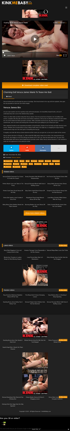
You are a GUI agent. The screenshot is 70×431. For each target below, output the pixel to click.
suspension (17, 166)
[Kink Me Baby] (35, 3)
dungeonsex (8, 163)
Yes (4, 422)
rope (52, 163)
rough (58, 163)
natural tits (38, 163)
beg (28, 161)
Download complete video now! (36, 85)
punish (46, 163)
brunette (49, 161)
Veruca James (16, 157)
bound (41, 161)
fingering (17, 163)
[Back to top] (65, 426)
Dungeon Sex (9, 161)
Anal (17, 161)
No (4, 424)
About (10, 96)
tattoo (24, 166)
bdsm (22, 161)
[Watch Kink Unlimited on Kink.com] (35, 17)
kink (31, 163)
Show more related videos (35, 213)
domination (56, 161)
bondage (35, 161)
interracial (24, 163)
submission (8, 166)
